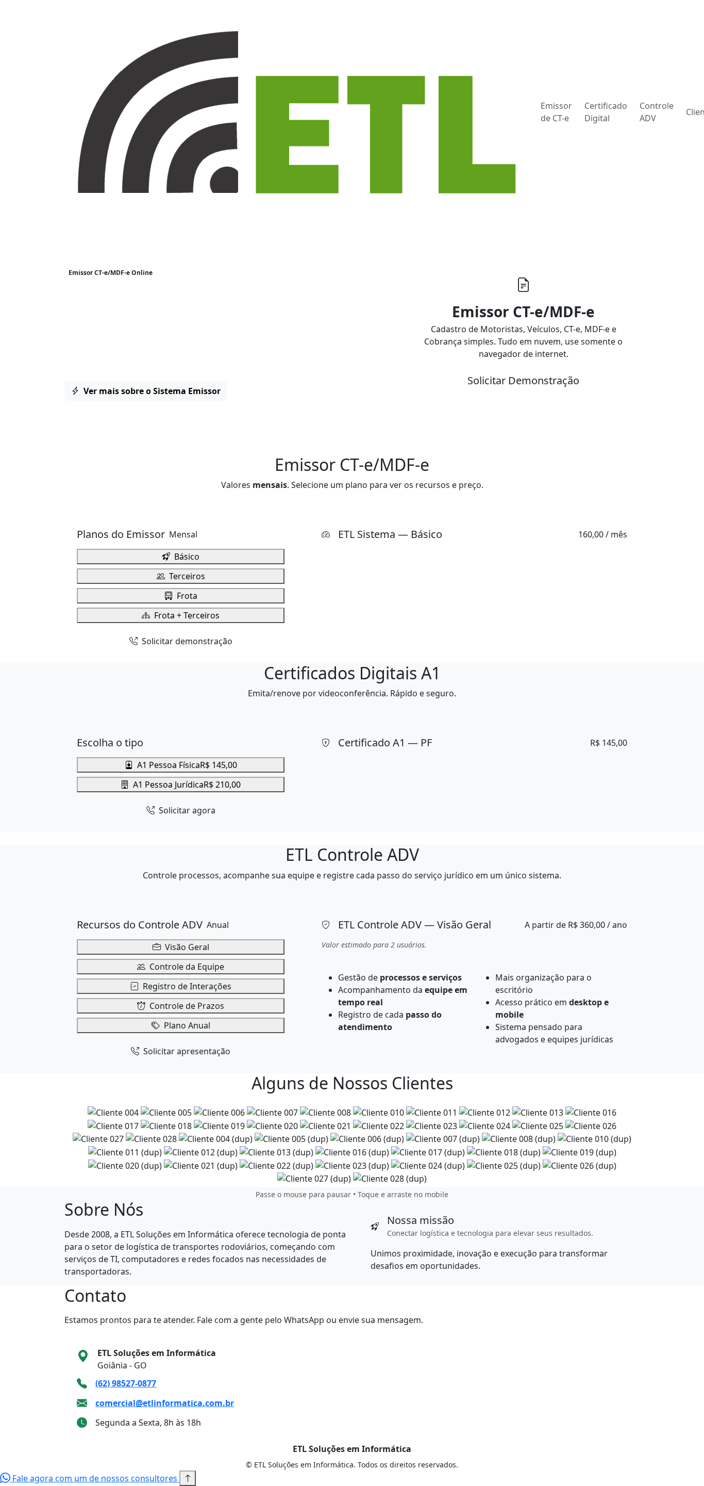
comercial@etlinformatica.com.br (164, 1403)
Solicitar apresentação (185, 1051)
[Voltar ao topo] (187, 1478)
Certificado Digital (605, 112)
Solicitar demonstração (186, 641)
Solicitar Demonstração (523, 380)
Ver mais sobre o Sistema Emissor (151, 391)
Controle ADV (657, 112)
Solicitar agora (186, 810)
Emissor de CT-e (556, 112)
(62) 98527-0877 (125, 1383)
